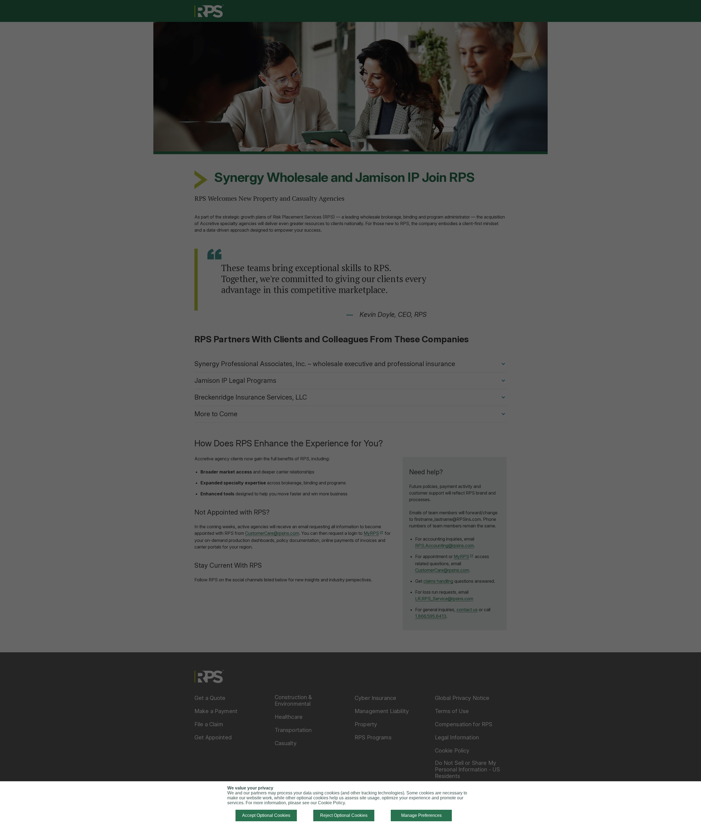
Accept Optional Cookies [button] (266, 815)
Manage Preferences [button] (421, 815)
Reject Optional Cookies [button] (343, 815)
